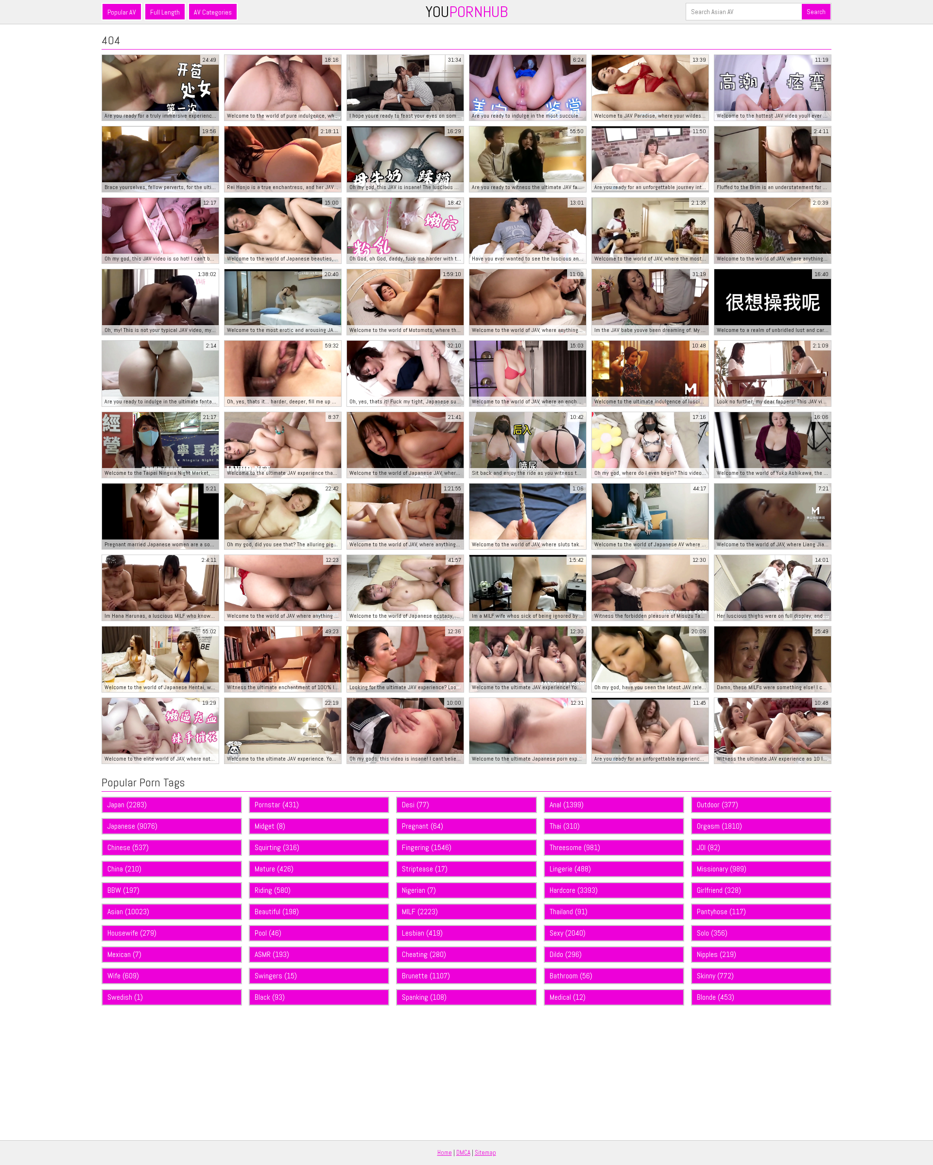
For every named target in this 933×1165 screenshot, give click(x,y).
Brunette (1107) (426, 976)
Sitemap (485, 1152)
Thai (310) (565, 826)
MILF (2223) (420, 911)
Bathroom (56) (571, 976)
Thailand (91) (568, 911)
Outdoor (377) (717, 805)
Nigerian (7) (419, 890)
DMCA (463, 1152)
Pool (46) (268, 933)
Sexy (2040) (568, 933)
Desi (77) (415, 805)
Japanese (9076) (132, 826)
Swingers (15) (276, 976)
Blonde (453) (715, 997)
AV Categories (213, 12)
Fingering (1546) (426, 847)
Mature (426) (274, 869)
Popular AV (121, 12)
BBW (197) (123, 890)
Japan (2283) (127, 805)
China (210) (124, 869)
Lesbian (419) (422, 933)
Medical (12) (568, 997)
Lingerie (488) (570, 869)
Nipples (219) (716, 954)
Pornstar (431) (277, 805)
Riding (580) (273, 890)
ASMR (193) (272, 954)
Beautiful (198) (277, 911)
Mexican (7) (124, 954)
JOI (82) (708, 847)
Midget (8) (270, 826)
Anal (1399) (567, 805)
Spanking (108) (424, 997)
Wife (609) (123, 976)
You (467, 11)
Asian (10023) (128, 911)
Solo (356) (712, 933)
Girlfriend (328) (719, 890)
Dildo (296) (566, 954)
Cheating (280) (424, 954)
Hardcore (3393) (574, 890)
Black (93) (270, 997)
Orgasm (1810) (719, 826)
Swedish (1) (125, 997)
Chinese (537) (128, 847)
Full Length (165, 12)
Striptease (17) (425, 869)
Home (444, 1152)
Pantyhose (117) (721, 911)
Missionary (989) (721, 869)
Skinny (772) (715, 976)
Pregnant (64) (422, 826)
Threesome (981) (575, 847)
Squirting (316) (277, 847)
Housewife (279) (131, 933)
